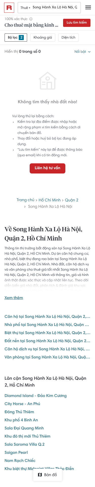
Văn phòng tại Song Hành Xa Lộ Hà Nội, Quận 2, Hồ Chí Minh (47, 358)
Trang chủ (25, 200)
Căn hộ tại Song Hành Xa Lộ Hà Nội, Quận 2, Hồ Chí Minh (47, 317)
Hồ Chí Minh (50, 201)
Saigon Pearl (16, 453)
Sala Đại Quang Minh (24, 429)
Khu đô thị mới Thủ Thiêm (27, 437)
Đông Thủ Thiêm (19, 412)
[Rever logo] (9, 8)
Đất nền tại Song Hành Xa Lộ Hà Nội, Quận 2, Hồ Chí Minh (47, 341)
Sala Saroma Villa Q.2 (25, 445)
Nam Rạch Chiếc (20, 461)
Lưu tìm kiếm (77, 23)
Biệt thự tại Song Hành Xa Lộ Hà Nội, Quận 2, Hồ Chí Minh (47, 333)
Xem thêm (14, 298)
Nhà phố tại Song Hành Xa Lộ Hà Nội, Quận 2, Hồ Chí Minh (47, 325)
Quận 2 (71, 201)
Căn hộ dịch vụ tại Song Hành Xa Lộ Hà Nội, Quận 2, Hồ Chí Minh (47, 349)
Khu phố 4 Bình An (21, 421)
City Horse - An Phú (22, 404)
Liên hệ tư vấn (47, 168)
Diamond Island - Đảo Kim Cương (36, 396)
